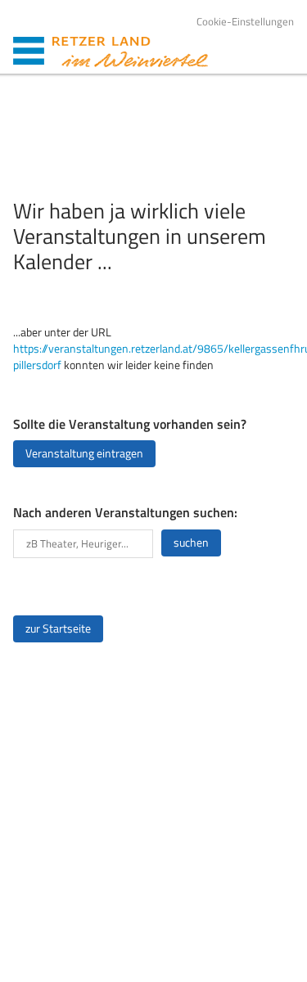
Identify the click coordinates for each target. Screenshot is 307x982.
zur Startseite (58, 628)
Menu (28, 51)
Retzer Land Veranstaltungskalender (130, 52)
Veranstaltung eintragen (84, 453)
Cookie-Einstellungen (245, 21)
